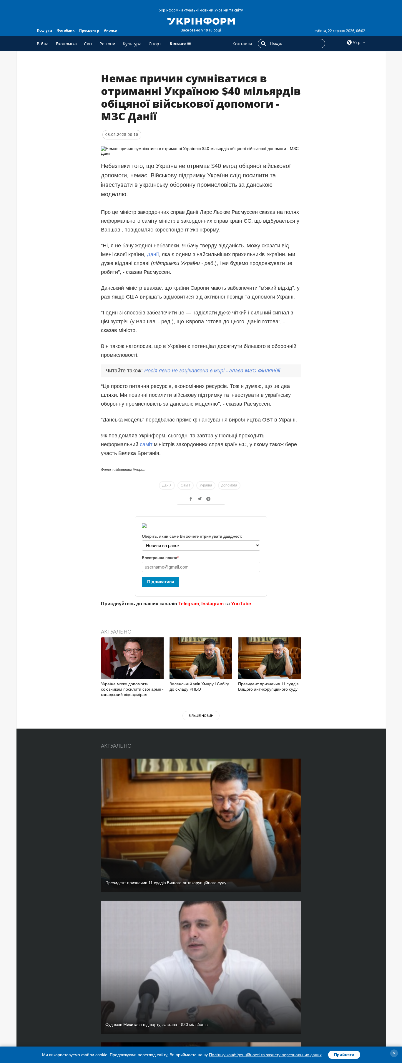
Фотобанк (65, 30)
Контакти (242, 43)
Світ (88, 43)
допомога (229, 485)
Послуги (44, 30)
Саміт (185, 485)
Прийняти (344, 1054)
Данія (167, 485)
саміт (146, 444)
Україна (206, 485)
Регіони (107, 43)
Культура (132, 43)
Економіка (66, 43)
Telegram (188, 603)
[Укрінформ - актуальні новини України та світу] (201, 20)
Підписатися (160, 581)
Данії (153, 254)
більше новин (201, 715)
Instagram (212, 603)
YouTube (241, 603)
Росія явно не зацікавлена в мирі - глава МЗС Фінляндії (212, 371)
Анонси (110, 30)
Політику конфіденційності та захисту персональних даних (265, 1054)
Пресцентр (89, 30)
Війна (43, 43)
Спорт (155, 43)
